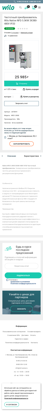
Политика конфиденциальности (17, 342)
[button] (2, 156)
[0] (33, 7)
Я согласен (11, 404)
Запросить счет (21, 103)
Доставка (25, 335)
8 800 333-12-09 (35, 1)
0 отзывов (15, 33)
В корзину (23, 83)
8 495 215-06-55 (22, 1)
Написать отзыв (26, 33)
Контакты (34, 342)
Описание (11, 156)
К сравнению (13, 36)
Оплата (33, 335)
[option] (21, 55)
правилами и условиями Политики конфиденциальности (23, 283)
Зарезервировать (21, 144)
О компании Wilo (13, 335)
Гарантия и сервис (21, 339)
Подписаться (23, 275)
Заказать (21, 309)
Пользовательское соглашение (14, 331)
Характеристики (31, 156)
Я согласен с (22, 282)
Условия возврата (33, 331)
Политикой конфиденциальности (16, 398)
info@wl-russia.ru (21, 368)
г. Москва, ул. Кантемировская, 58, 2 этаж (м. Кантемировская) (21, 356)
